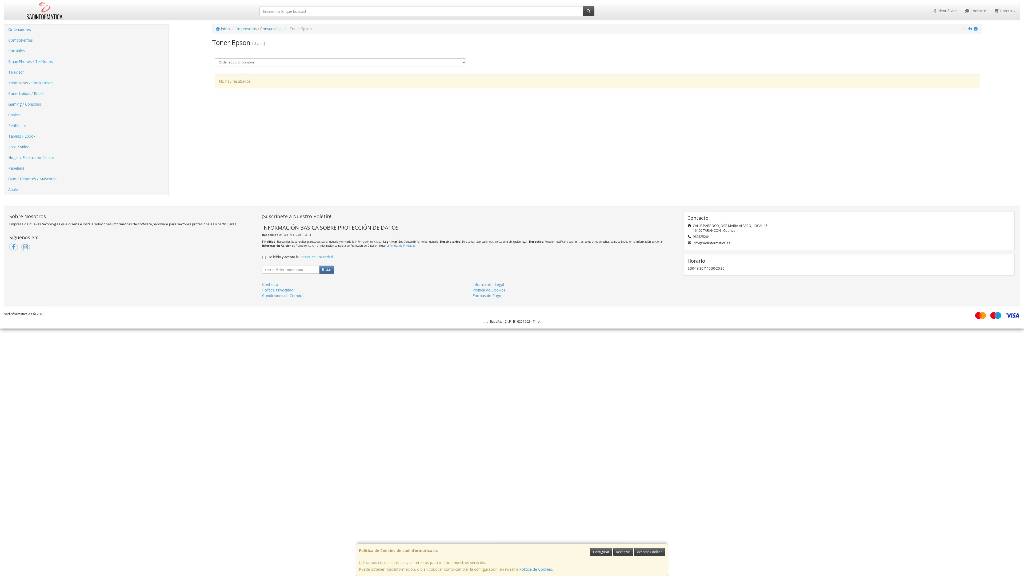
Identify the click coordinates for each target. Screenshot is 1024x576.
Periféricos (17, 125)
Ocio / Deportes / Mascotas (32, 178)
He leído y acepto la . (301, 257)
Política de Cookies (535, 569)
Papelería (16, 168)
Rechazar (623, 552)
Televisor (16, 72)
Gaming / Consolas (24, 104)
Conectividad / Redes (26, 93)
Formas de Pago (487, 295)
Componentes (20, 40)
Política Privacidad (277, 290)
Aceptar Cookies (649, 552)
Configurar (601, 552)
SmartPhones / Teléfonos (30, 61)
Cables (14, 114)
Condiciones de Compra (282, 295)
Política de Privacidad (402, 245)
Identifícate (947, 10)
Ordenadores (19, 29)
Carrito (1006, 10)
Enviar (326, 269)
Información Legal (488, 284)
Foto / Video (19, 146)
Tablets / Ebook (21, 136)
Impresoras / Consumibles (31, 82)
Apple (13, 189)
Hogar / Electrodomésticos (31, 157)
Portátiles (16, 50)
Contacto (977, 10)
